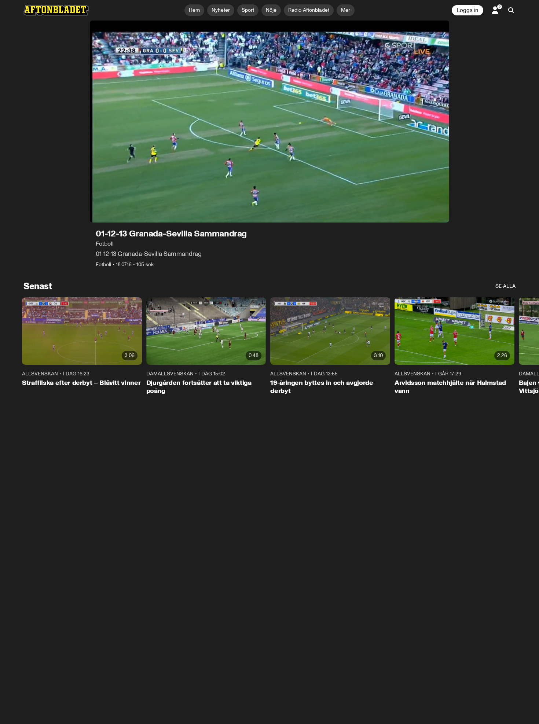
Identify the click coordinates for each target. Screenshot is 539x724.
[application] (269, 122)
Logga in (467, 10)
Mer (345, 10)
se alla (505, 286)
